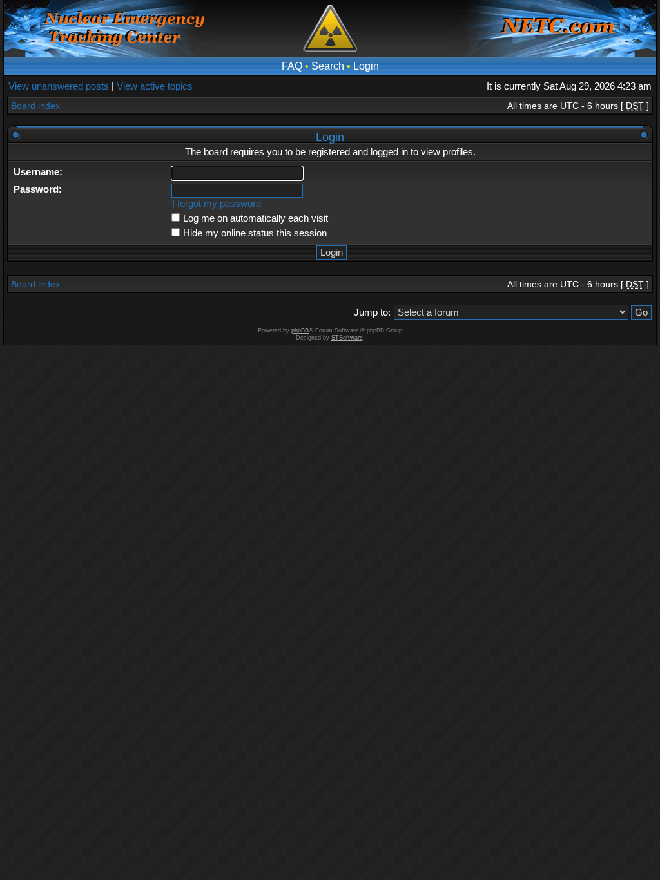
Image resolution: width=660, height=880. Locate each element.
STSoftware (347, 337)
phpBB (300, 330)
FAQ (292, 66)
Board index (35, 105)
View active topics (155, 86)
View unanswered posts (58, 86)
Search (327, 66)
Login (366, 66)
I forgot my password (216, 203)
